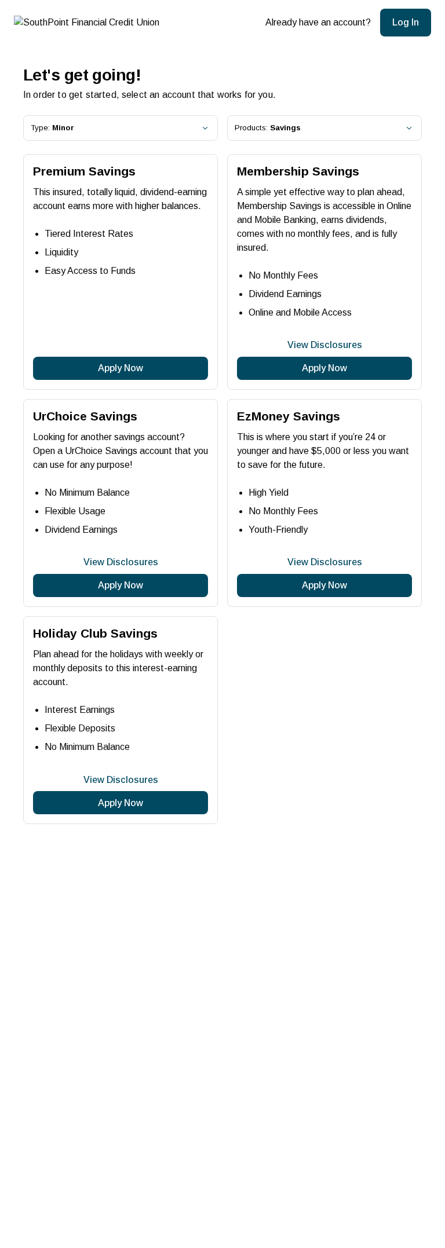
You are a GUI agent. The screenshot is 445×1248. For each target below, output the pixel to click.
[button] (405, 22)
